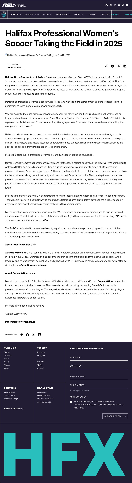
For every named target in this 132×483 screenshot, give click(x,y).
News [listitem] (6, 362)
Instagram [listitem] (41, 355)
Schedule (30, 14)
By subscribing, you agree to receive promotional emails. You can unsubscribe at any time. (99, 404)
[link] (106, 5)
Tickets (14, 14)
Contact (106, 14)
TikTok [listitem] (39, 365)
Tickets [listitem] (7, 352)
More (77, 14)
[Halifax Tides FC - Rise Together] (14, 5)
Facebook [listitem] (41, 352)
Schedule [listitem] (8, 355)
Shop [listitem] (6, 358)
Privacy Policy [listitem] (9, 392)
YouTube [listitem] (40, 362)
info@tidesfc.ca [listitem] (43, 395)
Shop (92, 14)
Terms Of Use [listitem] (9, 395)
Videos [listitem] (7, 365)
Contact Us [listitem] (42, 392)
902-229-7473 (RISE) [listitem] (45, 399)
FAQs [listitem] (6, 368)
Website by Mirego (13, 409)
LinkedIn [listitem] (40, 368)
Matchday (61, 14)
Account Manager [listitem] (44, 402)
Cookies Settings (11, 399)
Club (46, 14)
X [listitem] (37, 358)
